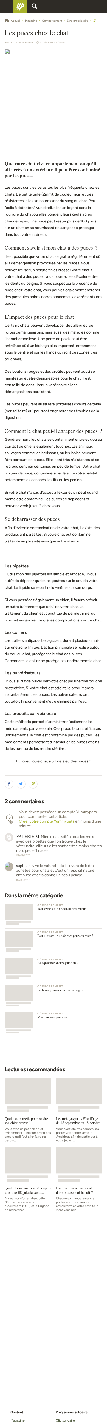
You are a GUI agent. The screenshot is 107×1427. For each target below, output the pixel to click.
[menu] (6, 6)
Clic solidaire (65, 1420)
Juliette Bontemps (19, 42)
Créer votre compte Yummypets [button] (46, 821)
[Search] (34, 7)
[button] (9, 784)
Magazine (17, 1420)
